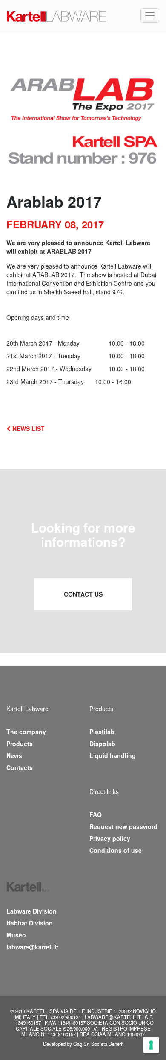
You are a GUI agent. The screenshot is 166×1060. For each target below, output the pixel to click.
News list (28, 428)
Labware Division (31, 911)
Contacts (19, 767)
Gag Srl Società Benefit (98, 1043)
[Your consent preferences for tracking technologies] (151, 1045)
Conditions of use (115, 850)
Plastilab (101, 731)
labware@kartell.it (32, 947)
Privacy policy (109, 838)
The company (26, 731)
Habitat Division (29, 923)
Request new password (123, 826)
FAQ (95, 814)
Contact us (83, 594)
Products (19, 743)
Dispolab (102, 743)
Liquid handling (112, 755)
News (14, 755)
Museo (16, 935)
